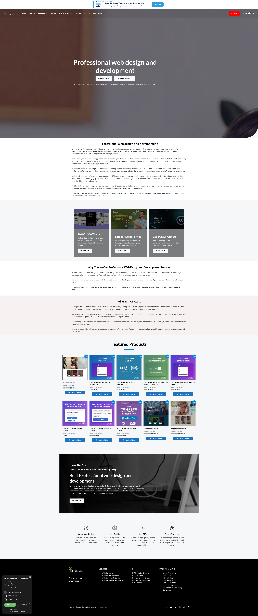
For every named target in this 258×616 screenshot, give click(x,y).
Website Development (110, 575)
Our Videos (167, 590)
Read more (18, 588)
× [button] (30, 577)
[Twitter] (175, 607)
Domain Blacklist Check (141, 580)
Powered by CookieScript (17, 612)
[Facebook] (167, 607)
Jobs (164, 592)
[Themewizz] (11, 13)
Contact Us (167, 575)
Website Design (108, 573)
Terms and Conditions (171, 583)
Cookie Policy (168, 580)
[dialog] (17, 594)
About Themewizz (169, 573)
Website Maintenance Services (113, 580)
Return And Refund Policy (172, 587)
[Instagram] (180, 607)
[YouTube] (171, 607)
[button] (34, 13)
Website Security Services (111, 578)
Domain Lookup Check (141, 578)
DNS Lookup (137, 583)
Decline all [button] (24, 605)
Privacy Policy (168, 578)
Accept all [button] (10, 605)
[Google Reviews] (184, 607)
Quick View (76, 392)
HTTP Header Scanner (140, 573)
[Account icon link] (253, 13)
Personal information (171, 585)
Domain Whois (138, 575)
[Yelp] (188, 607)
